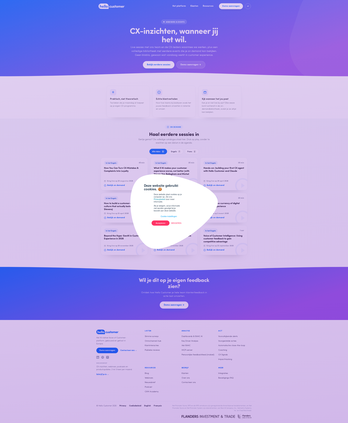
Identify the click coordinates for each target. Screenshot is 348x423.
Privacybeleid (159, 199)
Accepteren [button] (160, 223)
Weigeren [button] (176, 223)
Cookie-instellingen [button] (169, 216)
